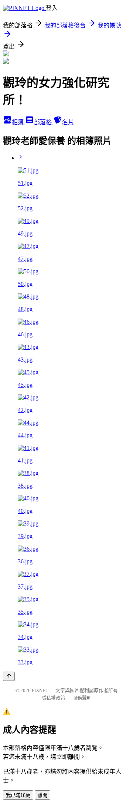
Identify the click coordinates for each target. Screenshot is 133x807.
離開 (42, 795)
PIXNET (40, 690)
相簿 (18, 122)
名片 (68, 122)
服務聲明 (82, 698)
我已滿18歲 (18, 795)
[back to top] (9, 676)
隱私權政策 (53, 698)
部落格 (43, 122)
